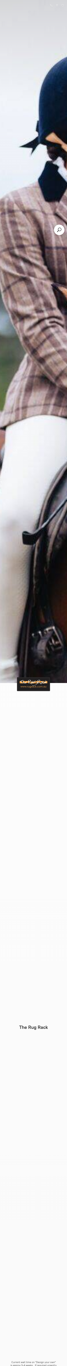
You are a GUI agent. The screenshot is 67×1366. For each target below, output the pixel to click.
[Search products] (59, 230)
